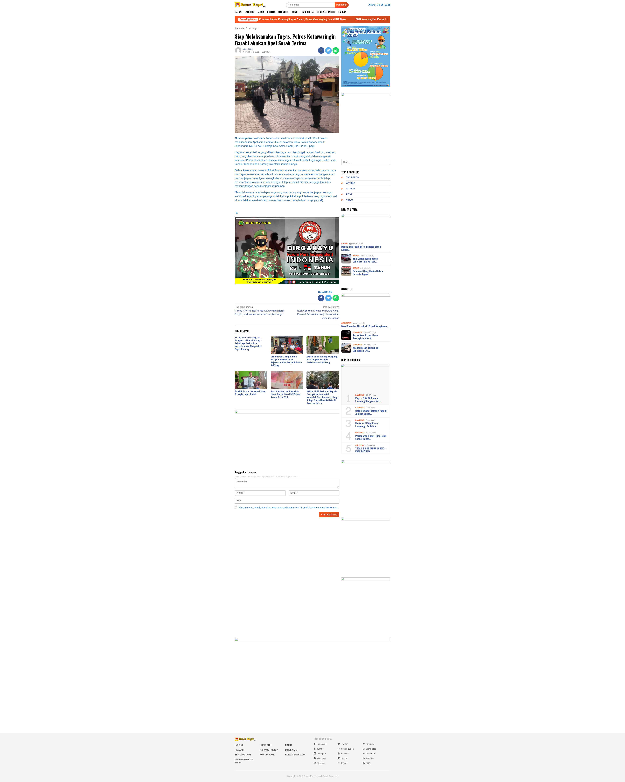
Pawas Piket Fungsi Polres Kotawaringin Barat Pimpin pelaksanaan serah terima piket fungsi (259, 311)
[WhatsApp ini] (336, 50)
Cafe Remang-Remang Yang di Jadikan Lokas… (371, 412)
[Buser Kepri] (250, 5)
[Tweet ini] (328, 50)
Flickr (344, 763)
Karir (288, 745)
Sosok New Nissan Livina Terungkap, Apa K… (365, 337)
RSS (368, 763)
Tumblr (320, 749)
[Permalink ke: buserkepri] (238, 51)
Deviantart (370, 754)
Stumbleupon (347, 749)
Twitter (344, 744)
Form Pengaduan (295, 755)
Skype (344, 759)
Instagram (321, 754)
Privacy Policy (269, 750)
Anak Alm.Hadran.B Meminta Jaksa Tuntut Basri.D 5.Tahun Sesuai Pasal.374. (285, 394)
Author (350, 189)
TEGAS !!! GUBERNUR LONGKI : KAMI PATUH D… (370, 450)
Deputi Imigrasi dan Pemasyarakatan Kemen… (361, 248)
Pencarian (341, 5)
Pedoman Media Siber (244, 761)
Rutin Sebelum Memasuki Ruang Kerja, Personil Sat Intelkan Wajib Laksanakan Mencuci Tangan (318, 312)
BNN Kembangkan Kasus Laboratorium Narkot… (365, 260)
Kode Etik (265, 745)
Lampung (359, 395)
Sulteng (359, 445)
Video (349, 200)
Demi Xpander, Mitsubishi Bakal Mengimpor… (365, 326)
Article (350, 183)
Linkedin (345, 754)
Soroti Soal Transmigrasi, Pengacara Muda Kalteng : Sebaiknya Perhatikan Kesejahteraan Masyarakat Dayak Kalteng (248, 343)
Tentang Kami (243, 755)
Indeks (239, 745)
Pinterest (370, 744)
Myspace (321, 759)
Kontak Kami (267, 755)
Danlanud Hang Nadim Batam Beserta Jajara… (368, 272)
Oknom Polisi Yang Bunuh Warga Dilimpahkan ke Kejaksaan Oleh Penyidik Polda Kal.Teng (286, 361)
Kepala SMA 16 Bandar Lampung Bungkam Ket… (368, 400)
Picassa (321, 763)
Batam (344, 243)
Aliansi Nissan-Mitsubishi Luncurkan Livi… (366, 349)
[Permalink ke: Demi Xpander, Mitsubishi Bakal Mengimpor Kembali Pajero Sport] (365, 307)
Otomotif (346, 323)
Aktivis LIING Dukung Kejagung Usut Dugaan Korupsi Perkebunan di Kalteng (321, 359)
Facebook (321, 744)
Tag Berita (352, 177)
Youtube (370, 759)
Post (349, 194)
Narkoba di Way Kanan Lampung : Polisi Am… (367, 425)
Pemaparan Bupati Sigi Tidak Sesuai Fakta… (370, 437)
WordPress (371, 749)
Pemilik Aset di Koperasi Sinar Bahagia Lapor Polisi (250, 393)
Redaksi (239, 750)
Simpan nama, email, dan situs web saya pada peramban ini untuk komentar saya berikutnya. (288, 507)
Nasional (360, 432)
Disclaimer (291, 750)
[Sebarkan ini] (321, 50)
